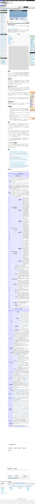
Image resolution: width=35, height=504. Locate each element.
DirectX (19, 350)
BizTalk (19, 340)
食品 (23, 486)
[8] (12, 128)
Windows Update (17, 80)
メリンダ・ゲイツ (20, 423)
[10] (15, 140)
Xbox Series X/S (23, 370)
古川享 (16, 423)
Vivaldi (24, 256)
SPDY (20, 194)
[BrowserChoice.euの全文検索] (4, 5)
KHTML (12, 251)
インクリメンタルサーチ (17, 179)
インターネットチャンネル (21, 303)
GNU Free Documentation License (21, 482)
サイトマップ (2, 492)
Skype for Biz (17, 344)
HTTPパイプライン (16, 194)
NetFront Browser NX (24, 301)
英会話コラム (3, 59)
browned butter (33, 64)
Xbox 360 (16, 370)
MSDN (20, 359)
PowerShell (22, 348)
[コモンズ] (19, 309)
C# (13, 348)
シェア (20, 87)
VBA (16, 347)
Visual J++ (22, 349)
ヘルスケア (2, 25)
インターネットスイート (24, 190)
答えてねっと (20, 365)
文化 (2, 23)
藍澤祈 (24, 421)
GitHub (27, 407)
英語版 (16, 174)
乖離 (32, 101)
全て (1, 13)
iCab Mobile (23, 282)
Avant (23, 197)
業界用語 (2, 15)
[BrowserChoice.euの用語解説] (1, 5)
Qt (16, 252)
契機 (19, 448)
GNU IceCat (26, 220)
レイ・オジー (25, 423)
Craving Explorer (26, 243)
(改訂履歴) (20, 483)
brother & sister (33, 62)
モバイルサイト (14, 191)
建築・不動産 (3, 21)
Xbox (13, 370)
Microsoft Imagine (19, 384)
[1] (25, 80)
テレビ (9, 301)
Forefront (25, 336)
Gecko (9, 94)
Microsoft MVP (20, 383)
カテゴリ (17, 426)
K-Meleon (9, 98)
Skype (24, 413)
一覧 (22, 174)
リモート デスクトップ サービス (24, 344)
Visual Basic (22, 347)
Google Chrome (13, 109)
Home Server (25, 341)
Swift (26, 262)
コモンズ (21, 426)
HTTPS (20, 193)
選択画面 (32, 40)
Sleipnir (23, 110)
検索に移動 (15, 28)
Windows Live (22, 361)
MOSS (18, 343)
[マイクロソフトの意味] (20, 310)
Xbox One (19, 370)
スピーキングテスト (4, 63)
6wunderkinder (15, 400)
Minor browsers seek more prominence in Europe (17, 167)
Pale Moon (27, 221)
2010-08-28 (19, 158)
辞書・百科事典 (29, 486)
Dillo (19, 272)
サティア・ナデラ (22, 324)
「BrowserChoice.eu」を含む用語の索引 (13, 477)
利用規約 (2, 490)
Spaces (26, 363)
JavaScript (11, 124)
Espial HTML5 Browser (24, 302)
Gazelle (26, 272)
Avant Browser (22, 97)
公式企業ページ (28, 488)
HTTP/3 (18, 193)
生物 (22, 486)
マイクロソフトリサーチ (16, 425)
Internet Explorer (21, 73)
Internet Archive (24, 158)
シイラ (26, 261)
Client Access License (16, 387)
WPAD (26, 192)
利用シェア (19, 176)
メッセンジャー (23, 363)
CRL (25, 194)
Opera (12, 93)
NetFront (21, 295)
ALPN (22, 194)
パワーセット (20, 412)
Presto (14, 94)
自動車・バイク (3, 18)
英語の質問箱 (3, 61)
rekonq (25, 260)
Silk (23, 284)
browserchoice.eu (12, 171)
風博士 (26, 232)
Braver (24, 241)
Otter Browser (25, 253)
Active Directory (15, 350)
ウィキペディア (3, 11)
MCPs (19, 382)
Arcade (21, 368)
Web (25, 256)
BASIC (14, 346)
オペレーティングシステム (11, 72)
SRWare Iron (23, 98)
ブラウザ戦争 (16, 196)
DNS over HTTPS (22, 178)
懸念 (32, 106)
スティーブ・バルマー (16, 422)
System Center (21, 341)
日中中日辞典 (14, 0)
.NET (21, 350)
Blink (16, 284)
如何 (32, 105)
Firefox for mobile (20, 292)
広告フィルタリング (14, 177)
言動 (15, 448)
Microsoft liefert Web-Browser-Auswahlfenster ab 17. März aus (18, 151)
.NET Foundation (22, 425)
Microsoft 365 (27, 364)
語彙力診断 (3, 62)
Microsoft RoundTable (18, 380)
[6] (8, 125)
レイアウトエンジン (22, 94)
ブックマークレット (14, 180)
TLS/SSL (23, 193)
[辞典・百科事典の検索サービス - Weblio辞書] (4, 2)
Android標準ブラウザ (20, 280)
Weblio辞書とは (3, 488)
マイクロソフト (12, 73)
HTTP (13, 193)
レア (14, 413)
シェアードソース (22, 387)
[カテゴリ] (15, 309)
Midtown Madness (20, 337)
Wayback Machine (18, 171)
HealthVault (19, 358)
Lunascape (12, 98)
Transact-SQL (26, 348)
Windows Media (24, 350)
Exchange (16, 340)
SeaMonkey (24, 222)
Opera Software (24, 139)
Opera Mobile (25, 283)
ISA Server (17, 341)
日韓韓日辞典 (18, 0)
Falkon (28, 244)
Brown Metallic (33, 55)
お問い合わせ (19, 488)
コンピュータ (3, 16)
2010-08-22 (14, 158)
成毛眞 (14, 423)
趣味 (18, 486)
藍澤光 (22, 421)
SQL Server (21, 339)
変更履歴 (32, 42)
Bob (23, 337)
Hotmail (24, 362)
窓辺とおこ (19, 421)
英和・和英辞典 (10, 0)
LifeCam (32, 49)
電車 (2, 17)
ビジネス (2, 14)
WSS (15, 343)
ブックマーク (23, 179)
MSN (22, 359)
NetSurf (21, 275)
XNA (26, 370)
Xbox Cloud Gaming (25, 365)
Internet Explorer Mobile (21, 278)
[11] (15, 147)
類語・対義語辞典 (5, 0)
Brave (27, 240)
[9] (11, 133)
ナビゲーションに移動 (11, 28)
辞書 (1, 0)
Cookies (19, 178)
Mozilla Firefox (25, 92)
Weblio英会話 (3, 60)
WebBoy (23, 276)
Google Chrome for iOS (24, 281)
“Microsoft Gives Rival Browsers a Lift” (23, 156)
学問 (2, 22)
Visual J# (19, 349)
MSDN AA (22, 382)
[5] (14, 113)
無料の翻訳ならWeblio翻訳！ (12, 3)
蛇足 (9, 450)
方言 (26, 486)
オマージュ (23, 448)
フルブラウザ (20, 196)
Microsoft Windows (21, 72)
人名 (25, 486)
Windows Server (17, 339)
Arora (23, 257)
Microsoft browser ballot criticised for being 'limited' (18, 164)
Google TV (19, 301)
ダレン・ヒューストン (23, 422)
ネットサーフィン (24, 195)
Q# (16, 349)
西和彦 (27, 422)
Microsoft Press (15, 383)
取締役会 (18, 318)
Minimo (26, 292)
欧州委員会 (15, 75)
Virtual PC (21, 336)
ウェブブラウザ (15, 74)
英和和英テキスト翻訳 (12, 468)
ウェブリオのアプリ (12, 488)
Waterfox (26, 223)
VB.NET (14, 347)
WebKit (12, 94)
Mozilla (26, 234)
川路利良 (32, 97)
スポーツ (20, 486)
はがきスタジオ (25, 338)
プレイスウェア (15, 412)
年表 (17, 176)
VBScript (19, 347)
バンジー (18, 402)
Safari (16, 109)
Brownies (32, 57)
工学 (2, 20)
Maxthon (15, 93)
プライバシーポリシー (3, 491)
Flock (10, 110)
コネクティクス (22, 403)
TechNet (19, 361)
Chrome (26, 241)
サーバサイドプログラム (25, 123)
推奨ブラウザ (20, 195)
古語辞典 (22, 0)
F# (15, 348)
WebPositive (25, 263)
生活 (2, 24)
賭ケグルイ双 (11, 448)
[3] (21, 83)
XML (24, 194)
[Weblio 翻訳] (9, 3)
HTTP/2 (15, 193)
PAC (28, 192)
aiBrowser (24, 202)
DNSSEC (27, 178)
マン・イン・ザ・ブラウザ (21, 192)
